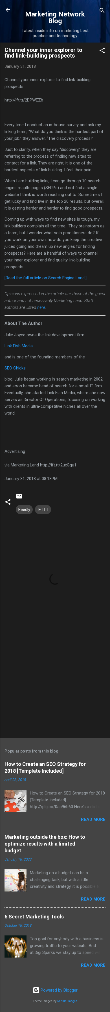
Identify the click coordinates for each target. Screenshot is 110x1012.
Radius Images (67, 1001)
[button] (102, 51)
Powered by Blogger (58, 990)
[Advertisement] (55, 689)
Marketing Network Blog (55, 17)
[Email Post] (19, 498)
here (41, 307)
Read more (93, 819)
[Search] (102, 11)
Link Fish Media (19, 345)
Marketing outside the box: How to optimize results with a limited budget (45, 843)
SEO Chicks (15, 368)
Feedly (24, 509)
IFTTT (43, 509)
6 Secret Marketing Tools (34, 917)
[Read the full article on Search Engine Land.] (46, 277)
